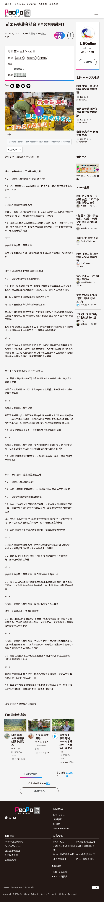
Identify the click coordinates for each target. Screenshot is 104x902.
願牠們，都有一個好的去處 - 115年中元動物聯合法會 (87, 199)
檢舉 (71, 35)
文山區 (31, 51)
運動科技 (43, 58)
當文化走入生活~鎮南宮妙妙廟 (87, 277)
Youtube (15, 817)
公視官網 (42, 4)
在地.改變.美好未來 (85, 854)
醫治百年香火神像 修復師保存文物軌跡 (86, 112)
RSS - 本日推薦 (59, 876)
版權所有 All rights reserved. (20, 75)
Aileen (83, 206)
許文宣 (84, 304)
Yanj (61, 752)
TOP (95, 887)
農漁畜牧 (31, 58)
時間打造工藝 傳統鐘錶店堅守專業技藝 (87, 89)
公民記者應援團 (12, 850)
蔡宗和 (84, 228)
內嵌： (10, 134)
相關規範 (57, 819)
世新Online (88, 43)
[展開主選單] (96, 13)
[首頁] (17, 13)
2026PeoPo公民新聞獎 (87, 177)
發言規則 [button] (69, 774)
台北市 (23, 51)
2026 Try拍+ (59, 841)
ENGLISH (31, 4)
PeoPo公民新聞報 (14, 841)
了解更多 (87, 62)
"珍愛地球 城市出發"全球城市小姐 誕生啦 (86, 317)
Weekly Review (61, 828)
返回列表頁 (39, 790)
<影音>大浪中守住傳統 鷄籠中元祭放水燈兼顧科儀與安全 (87, 220)
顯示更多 (18, 69)
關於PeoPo (59, 814)
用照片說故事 (60, 858)
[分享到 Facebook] (12, 86)
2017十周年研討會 (85, 846)
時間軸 (56, 823)
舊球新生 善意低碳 (87, 238)
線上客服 (53, 4)
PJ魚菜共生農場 (42, 736)
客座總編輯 (10, 859)
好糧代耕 (15, 748)
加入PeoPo (19, 4)
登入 (9, 4)
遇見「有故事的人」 (86, 858)
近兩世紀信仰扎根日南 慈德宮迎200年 (86, 298)
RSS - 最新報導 (59, 871)
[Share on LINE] (23, 86)
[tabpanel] (39, 783)
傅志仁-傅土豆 (42, 742)
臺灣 (16, 51)
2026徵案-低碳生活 (85, 841)
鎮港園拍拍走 (87, 282)
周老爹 (84, 324)
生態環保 (19, 58)
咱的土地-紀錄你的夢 (63, 854)
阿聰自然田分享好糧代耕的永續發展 (18, 739)
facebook (6, 817)
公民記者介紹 (11, 855)
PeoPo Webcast (88, 241)
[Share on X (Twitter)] (18, 86)
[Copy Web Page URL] (28, 86)
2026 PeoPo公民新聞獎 (64, 847)
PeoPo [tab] (31, 774)
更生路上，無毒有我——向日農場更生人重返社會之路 (66, 741)
